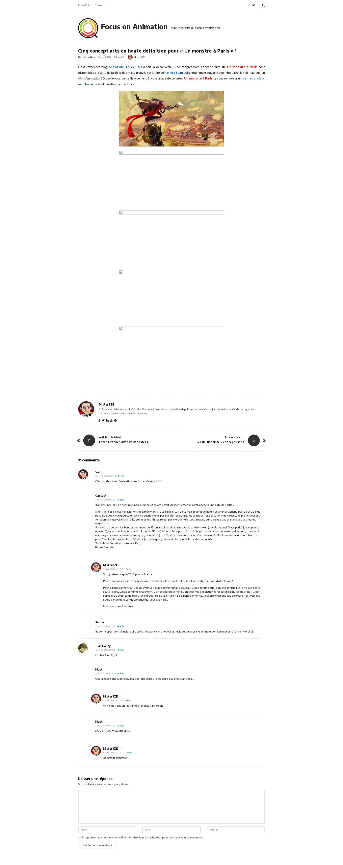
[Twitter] (253, 5)
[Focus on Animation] (88, 28)
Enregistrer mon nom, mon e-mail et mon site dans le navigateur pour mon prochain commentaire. (142, 837)
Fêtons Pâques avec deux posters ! (124, 442)
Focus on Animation (134, 26)
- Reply (120, 476)
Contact (100, 5)
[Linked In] (108, 420)
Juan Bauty (103, 646)
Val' (97, 472)
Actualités (84, 5)
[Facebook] (249, 5)
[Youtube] (112, 420)
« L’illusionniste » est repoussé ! (220, 442)
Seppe (99, 622)
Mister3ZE (139, 56)
